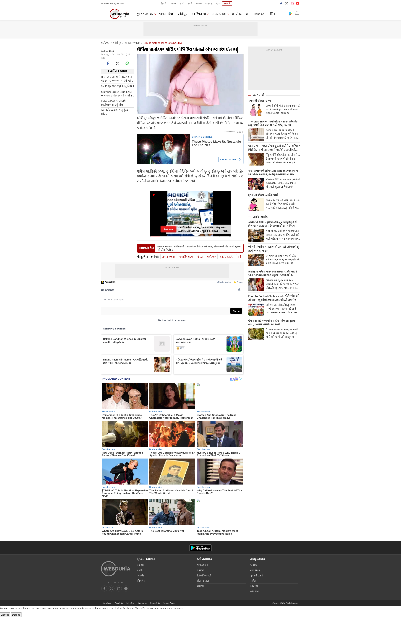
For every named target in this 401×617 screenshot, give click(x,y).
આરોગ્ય (253, 565)
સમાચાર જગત (168, 257)
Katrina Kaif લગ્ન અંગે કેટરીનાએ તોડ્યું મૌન (113, 102)
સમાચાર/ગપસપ (133, 43)
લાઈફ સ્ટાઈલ (219, 14)
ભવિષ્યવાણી (202, 565)
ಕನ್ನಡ (218, 3)
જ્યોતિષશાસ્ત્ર (198, 14)
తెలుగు (199, 3)
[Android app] (200, 547)
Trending (259, 14)
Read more (168, 229)
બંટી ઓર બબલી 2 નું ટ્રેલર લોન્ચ (114, 112)
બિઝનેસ (141, 581)
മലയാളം (209, 3)
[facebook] (281, 3)
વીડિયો (272, 14)
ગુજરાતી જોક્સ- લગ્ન (259, 101)
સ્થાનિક (140, 575)
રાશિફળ (200, 570)
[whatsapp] (127, 63)
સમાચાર (140, 565)
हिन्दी (164, 3)
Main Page (106, 602)
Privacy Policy (169, 602)
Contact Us (155, 602)
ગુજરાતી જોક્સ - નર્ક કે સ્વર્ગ (263, 195)
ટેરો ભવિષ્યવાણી (204, 575)
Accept (5, 615)
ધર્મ (247, 14)
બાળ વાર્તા (254, 591)
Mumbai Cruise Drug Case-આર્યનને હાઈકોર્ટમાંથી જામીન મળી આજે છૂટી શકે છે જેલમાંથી (117, 93)
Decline (16, 615)
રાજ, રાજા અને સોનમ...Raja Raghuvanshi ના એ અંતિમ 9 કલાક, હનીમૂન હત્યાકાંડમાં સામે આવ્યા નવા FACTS (273, 172)
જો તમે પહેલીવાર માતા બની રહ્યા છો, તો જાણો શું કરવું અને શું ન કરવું (273, 249)
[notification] (297, 13)
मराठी (190, 3)
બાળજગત (254, 586)
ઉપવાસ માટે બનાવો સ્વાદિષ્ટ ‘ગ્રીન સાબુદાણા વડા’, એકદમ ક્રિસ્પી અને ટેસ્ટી (272, 322)
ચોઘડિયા (200, 586)
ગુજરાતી (227, 3)
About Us (119, 602)
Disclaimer (142, 602)
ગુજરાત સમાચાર (145, 14)
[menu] (104, 14)
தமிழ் (182, 3)
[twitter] (286, 3)
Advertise (130, 602)
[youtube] (297, 3)
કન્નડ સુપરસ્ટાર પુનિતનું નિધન (117, 86)
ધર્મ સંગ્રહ (237, 14)
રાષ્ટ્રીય (140, 570)
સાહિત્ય (253, 581)
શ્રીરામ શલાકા (203, 581)
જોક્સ (200, 257)
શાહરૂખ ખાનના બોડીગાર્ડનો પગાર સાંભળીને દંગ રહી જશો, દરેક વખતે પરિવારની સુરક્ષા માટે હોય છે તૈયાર (199, 248)
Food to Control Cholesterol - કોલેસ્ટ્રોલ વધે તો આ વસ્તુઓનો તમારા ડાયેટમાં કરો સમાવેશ (273, 298)
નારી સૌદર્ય (255, 570)
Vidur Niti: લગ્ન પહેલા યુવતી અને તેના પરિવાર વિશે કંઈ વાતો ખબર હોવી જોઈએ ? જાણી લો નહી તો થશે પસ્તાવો (274, 148)
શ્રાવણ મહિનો (166, 14)
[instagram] (292, 3)
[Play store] (290, 13)
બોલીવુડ (182, 14)
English (173, 3)
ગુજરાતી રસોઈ (256, 575)
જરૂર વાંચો (258, 95)
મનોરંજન (105, 43)
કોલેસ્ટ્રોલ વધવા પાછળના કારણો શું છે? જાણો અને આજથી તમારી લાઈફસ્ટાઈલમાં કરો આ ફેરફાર (272, 273)
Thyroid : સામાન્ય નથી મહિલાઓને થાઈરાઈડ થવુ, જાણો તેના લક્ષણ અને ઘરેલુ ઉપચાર (273, 123)
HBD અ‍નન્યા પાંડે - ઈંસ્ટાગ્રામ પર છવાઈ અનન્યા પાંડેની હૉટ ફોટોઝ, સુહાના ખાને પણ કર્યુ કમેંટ (116, 78)
